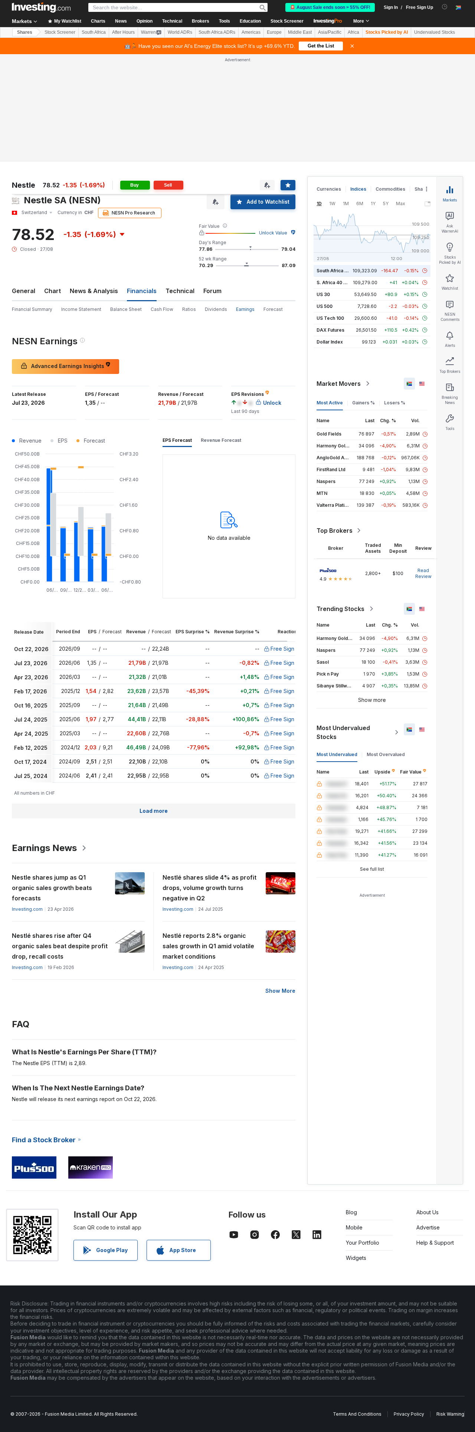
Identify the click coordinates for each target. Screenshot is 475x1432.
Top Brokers (335, 530)
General (23, 291)
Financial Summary (32, 309)
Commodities (390, 189)
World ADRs (180, 32)
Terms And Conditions (357, 1414)
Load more (154, 811)
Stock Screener (287, 21)
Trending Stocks (340, 608)
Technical (180, 291)
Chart (52, 291)
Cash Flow (162, 309)
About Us (427, 1212)
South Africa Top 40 (338, 270)
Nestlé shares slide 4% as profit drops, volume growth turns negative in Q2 (209, 888)
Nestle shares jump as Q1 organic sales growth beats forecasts (52, 888)
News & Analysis (94, 291)
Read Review (423, 573)
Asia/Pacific (329, 32)
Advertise (428, 1227)
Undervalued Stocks (434, 32)
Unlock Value (273, 233)
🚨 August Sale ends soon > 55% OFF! (330, 7)
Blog (351, 1212)
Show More (280, 991)
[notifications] (444, 6)
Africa (353, 32)
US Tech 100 (330, 318)
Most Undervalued (337, 754)
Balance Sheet (126, 309)
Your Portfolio (362, 1242)
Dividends (216, 309)
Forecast (273, 309)
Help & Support (435, 1242)
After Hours (123, 32)
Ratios (189, 309)
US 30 (323, 294)
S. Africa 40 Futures (338, 282)
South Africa (94, 32)
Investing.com (27, 909)
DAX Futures (330, 330)
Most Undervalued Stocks (343, 732)
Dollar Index (330, 342)
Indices (358, 189)
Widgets (356, 1258)
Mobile (354, 1227)
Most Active (330, 402)
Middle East (300, 32)
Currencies (329, 189)
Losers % (394, 402)
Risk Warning (450, 1414)
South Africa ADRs (217, 32)
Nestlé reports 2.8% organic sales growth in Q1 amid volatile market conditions (208, 946)
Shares (24, 32)
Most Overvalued (386, 754)
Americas (251, 32)
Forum (212, 291)
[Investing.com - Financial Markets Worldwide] (41, 7)
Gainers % (363, 402)
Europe (274, 32)
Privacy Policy (409, 1414)
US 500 (324, 306)
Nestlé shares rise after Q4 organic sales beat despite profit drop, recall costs (60, 946)
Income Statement (81, 309)
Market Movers (339, 383)
